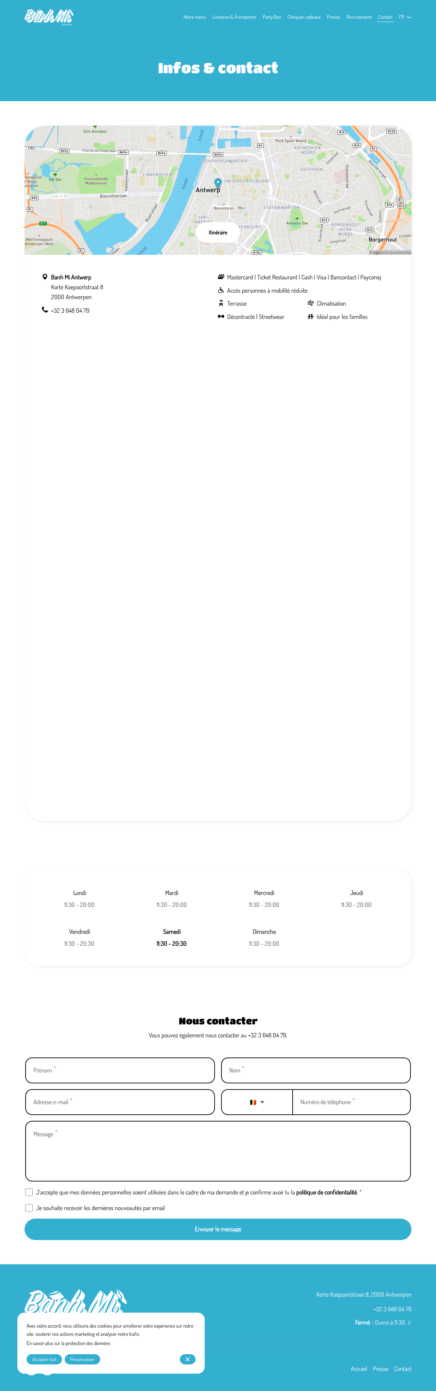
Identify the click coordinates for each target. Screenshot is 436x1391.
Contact (402, 1368)
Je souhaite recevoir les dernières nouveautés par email (100, 1207)
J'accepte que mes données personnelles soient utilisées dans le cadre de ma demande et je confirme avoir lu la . (198, 1192)
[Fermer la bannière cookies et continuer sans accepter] (188, 1359)
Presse (380, 1368)
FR (401, 17)
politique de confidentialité (326, 1192)
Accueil (359, 1368)
